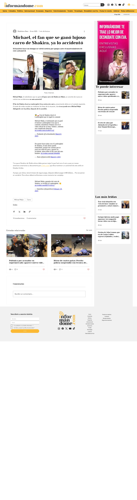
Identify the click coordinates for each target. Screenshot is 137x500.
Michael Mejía (18, 203)
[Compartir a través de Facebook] (14, 215)
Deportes (90, 323)
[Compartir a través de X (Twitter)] (19, 215)
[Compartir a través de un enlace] (30, 215)
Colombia (89, 319)
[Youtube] (119, 4)
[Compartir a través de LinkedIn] (24, 215)
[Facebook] (112, 4)
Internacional (89, 325)
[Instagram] (108, 4)
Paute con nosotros (106, 317)
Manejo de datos (107, 321)
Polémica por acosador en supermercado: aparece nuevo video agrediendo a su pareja (26, 265)
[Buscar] (102, 4)
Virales (15, 208)
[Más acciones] (84, 31)
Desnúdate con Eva (89, 336)
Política (90, 321)
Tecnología (89, 333)
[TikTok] (123, 4)
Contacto (106, 319)
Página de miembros (107, 323)
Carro (29, 203)
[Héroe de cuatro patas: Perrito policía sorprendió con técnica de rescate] (71, 248)
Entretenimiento (90, 327)
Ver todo (89, 233)
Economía (89, 329)
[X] (116, 4)
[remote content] (49, 126)
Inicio (89, 317)
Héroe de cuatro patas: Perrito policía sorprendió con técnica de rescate (70, 265)
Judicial (90, 334)
